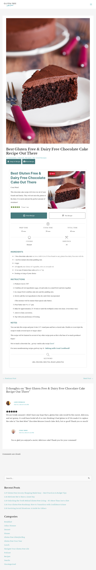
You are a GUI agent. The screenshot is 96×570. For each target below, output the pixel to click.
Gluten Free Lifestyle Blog (14, 537)
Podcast (7, 552)
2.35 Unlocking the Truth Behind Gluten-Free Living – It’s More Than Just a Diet (36, 500)
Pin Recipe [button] (68, 215)
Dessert (21, 157)
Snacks (7, 560)
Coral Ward (23, 430)
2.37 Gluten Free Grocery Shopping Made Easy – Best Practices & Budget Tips (35, 493)
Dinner (7, 533)
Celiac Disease (10, 525)
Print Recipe (29, 161)
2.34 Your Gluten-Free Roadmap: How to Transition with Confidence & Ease (35, 504)
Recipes (28, 157)
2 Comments (11, 157)
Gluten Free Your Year (13, 541)
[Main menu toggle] (91, 4)
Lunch (6, 545)
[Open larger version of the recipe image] (66, 190)
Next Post (88, 378)
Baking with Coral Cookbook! (57, 348)
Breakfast (8, 521)
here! (52, 343)
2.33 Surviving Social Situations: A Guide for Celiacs (25, 508)
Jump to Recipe (14, 161)
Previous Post (9, 378)
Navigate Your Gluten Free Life (16, 548)
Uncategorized (10, 564)
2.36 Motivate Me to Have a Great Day (19, 496)
